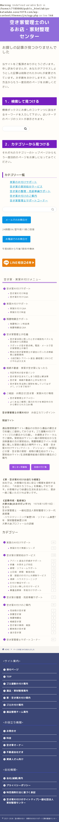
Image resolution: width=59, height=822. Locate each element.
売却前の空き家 (32, 610)
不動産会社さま (15, 752)
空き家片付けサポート (19, 288)
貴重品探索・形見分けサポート (32, 590)
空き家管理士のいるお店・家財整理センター (29, 29)
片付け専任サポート (32, 582)
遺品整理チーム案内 (17, 711)
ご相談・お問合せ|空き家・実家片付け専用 (30, 393)
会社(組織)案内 (15, 778)
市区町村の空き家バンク (22, 372)
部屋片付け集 (40, 467)
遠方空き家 (32, 632)
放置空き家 (32, 614)
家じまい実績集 (19, 467)
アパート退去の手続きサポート (32, 560)
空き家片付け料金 (19, 293)
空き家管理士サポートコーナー (29, 200)
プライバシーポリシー (19, 785)
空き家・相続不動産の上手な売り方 (28, 380)
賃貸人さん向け (15, 759)
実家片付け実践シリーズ (32, 548)
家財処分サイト (22, 438)
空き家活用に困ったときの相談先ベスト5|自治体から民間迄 (31, 340)
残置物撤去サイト (41, 441)
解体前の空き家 (32, 628)
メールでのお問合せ (16, 219)
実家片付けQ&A (18, 308)
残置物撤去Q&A (18, 327)
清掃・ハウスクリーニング (32, 579)
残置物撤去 (32, 617)
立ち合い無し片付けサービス (32, 586)
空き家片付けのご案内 (23, 196)
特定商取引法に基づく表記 (21, 792)
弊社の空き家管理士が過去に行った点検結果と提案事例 (31, 353)
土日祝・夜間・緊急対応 (32, 571)
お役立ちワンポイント (43, 412)
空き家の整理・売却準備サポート (30, 191)
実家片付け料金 (18, 312)
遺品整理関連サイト (13, 428)
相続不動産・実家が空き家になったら (27, 368)
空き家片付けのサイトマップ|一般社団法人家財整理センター (30, 801)
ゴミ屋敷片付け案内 (17, 683)
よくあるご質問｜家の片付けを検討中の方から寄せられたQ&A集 (31, 403)
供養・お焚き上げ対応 (32, 564)
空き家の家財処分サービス (26, 186)
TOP (9, 676)
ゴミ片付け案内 (15, 704)
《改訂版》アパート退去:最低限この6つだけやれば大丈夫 (31, 359)
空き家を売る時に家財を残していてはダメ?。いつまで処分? (30, 385)
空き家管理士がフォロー (22, 398)
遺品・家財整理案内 (17, 690)
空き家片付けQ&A (19, 296)
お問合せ (11, 731)
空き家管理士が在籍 (17, 334)
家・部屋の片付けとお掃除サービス (32, 575)
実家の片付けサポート (23, 182)
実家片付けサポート (17, 303)
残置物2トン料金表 (19, 323)
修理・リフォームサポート (32, 568)
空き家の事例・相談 (32, 625)
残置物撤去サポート (17, 319)
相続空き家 (32, 621)
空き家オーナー (15, 745)
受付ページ (13, 669)
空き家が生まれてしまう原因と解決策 (29, 376)
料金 (9, 738)
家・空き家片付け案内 (19, 697)
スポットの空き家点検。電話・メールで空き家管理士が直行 (31, 347)
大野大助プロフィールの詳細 (18, 523)
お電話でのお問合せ (16, 239)
